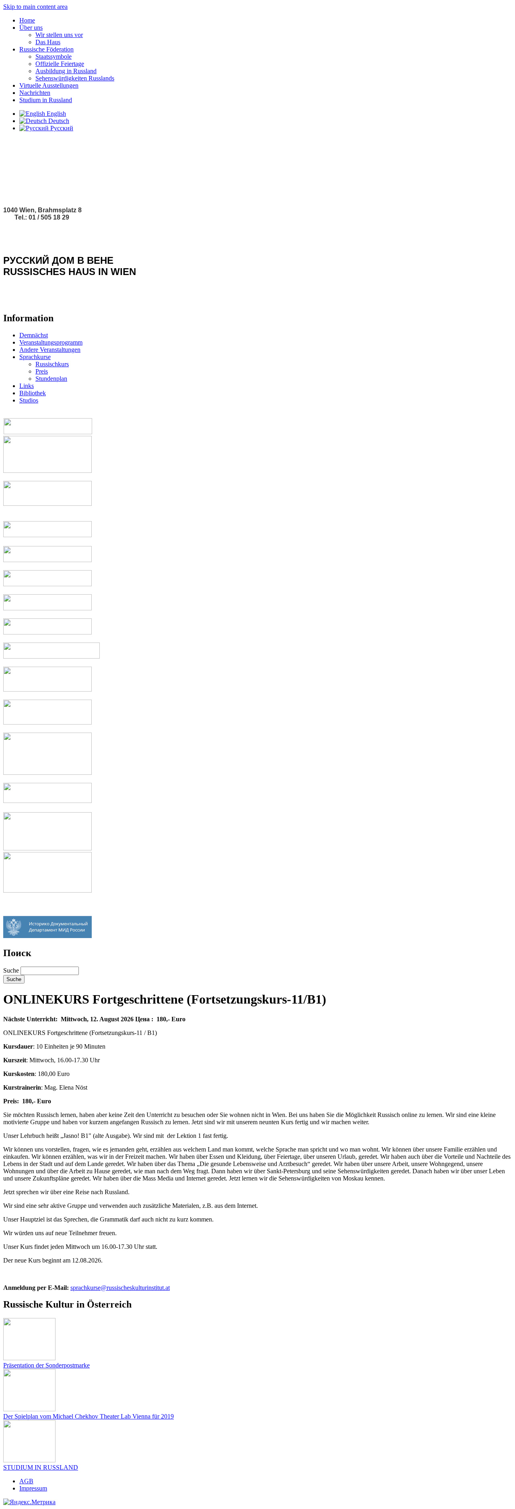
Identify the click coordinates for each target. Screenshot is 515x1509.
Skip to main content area (35, 6)
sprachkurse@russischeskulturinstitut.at (120, 1287)
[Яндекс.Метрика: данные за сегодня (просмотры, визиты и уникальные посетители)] (29, 1502)
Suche (12, 970)
